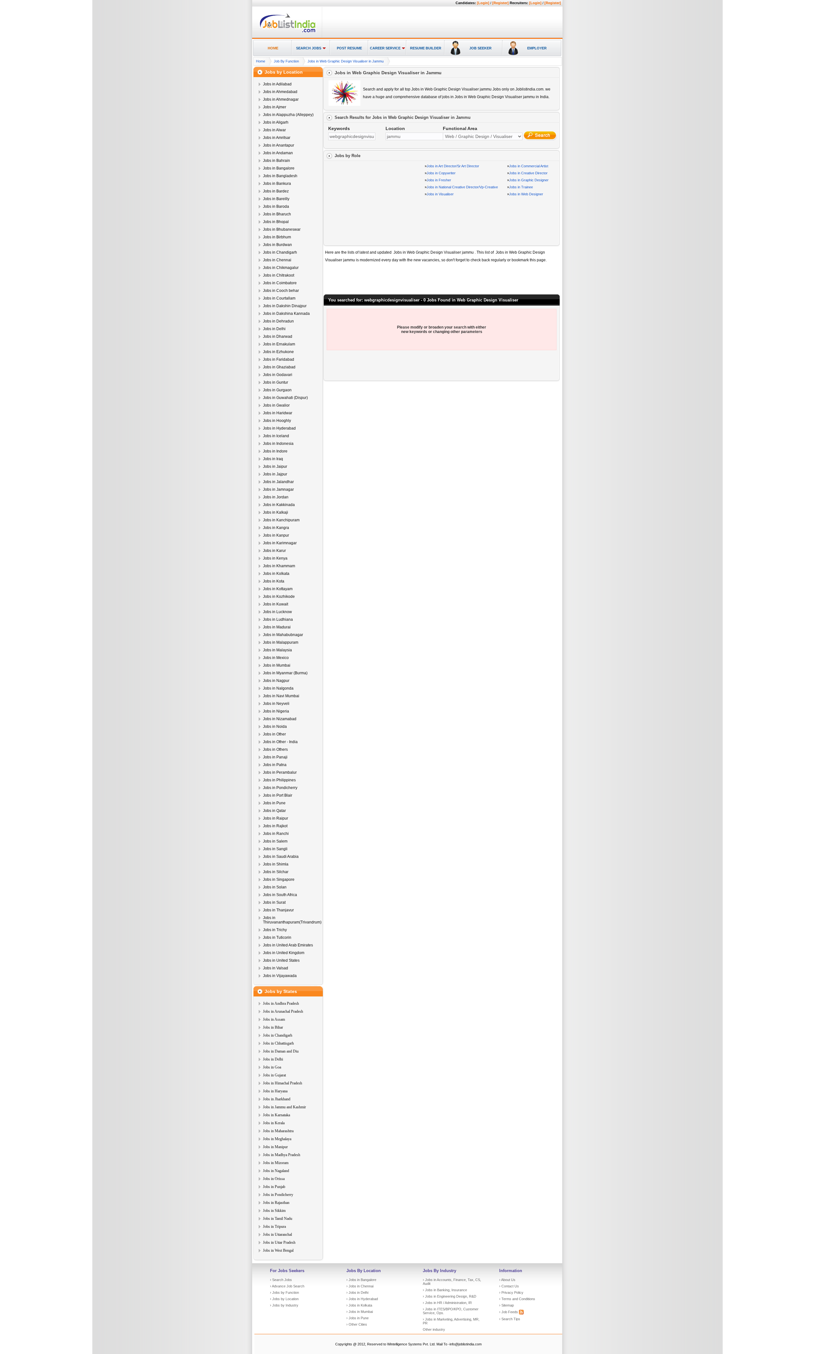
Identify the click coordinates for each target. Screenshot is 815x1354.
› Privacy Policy (511, 1292)
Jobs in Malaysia (277, 650)
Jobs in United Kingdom (283, 953)
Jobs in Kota (273, 581)
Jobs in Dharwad (277, 336)
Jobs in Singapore (278, 879)
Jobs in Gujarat (274, 1075)
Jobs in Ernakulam (279, 344)
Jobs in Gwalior (276, 405)
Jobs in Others (275, 749)
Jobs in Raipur (275, 818)
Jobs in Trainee (521, 187)
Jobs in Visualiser (440, 194)
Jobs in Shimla (275, 864)
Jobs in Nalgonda (278, 688)
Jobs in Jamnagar (278, 489)
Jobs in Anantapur (278, 145)
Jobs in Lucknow (277, 612)
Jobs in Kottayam (278, 589)
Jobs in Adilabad (277, 84)
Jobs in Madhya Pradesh (281, 1155)
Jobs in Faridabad (278, 359)
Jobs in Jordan (275, 497)
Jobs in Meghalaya (277, 1139)
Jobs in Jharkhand (276, 1099)
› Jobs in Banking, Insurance (445, 1290)
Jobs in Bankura (277, 183)
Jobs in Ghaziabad (279, 367)
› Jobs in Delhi (357, 1292)
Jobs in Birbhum (277, 237)
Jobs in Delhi (274, 329)
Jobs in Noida (275, 726)
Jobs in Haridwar (277, 413)
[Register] (500, 3)
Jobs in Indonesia (278, 443)
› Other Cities (356, 1324)
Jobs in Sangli (275, 849)
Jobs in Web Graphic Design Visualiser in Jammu (346, 61)
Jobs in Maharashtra (278, 1131)
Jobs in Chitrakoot (278, 275)
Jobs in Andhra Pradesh (281, 1003)
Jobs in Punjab (274, 1186)
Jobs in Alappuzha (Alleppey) (288, 114)
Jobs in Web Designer (526, 194)
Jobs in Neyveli (276, 703)
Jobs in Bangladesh (280, 176)
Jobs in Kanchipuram (281, 520)
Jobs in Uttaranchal (277, 1234)
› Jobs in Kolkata (359, 1305)
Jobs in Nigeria (276, 711)
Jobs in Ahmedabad (280, 92)
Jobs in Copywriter (441, 173)
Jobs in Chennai (277, 260)
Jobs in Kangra (276, 527)
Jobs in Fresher (439, 180)
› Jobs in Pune (357, 1318)
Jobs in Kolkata (276, 573)
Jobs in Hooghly (277, 420)
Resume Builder (425, 48)
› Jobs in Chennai (359, 1286)
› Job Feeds (509, 1312)
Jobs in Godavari (277, 375)
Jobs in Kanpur (276, 535)
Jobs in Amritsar (276, 137)
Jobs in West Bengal (278, 1250)
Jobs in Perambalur (280, 772)
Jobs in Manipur (275, 1147)
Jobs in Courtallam (279, 298)
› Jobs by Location (284, 1299)
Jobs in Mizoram (275, 1163)
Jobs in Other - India (280, 742)
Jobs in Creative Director (528, 173)
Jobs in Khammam (279, 566)
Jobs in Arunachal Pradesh (283, 1011)
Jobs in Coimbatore (280, 283)
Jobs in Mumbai (276, 665)
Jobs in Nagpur (276, 680)
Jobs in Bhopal (276, 222)
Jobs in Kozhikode (279, 596)
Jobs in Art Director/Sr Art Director (453, 166)
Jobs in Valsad (275, 968)
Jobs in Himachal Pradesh (282, 1083)
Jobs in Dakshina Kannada (286, 313)
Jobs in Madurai (277, 627)
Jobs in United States (281, 960)
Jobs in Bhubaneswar (282, 229)
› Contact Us (509, 1286)
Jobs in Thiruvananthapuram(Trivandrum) (292, 920)
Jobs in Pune (274, 803)
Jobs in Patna (275, 765)
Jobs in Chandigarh (280, 252)
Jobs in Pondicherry (280, 788)
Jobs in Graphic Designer (529, 180)
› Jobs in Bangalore (361, 1280)
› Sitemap (506, 1305)
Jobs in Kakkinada (279, 505)
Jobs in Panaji (275, 757)
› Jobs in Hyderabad (362, 1299)
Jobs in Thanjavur (278, 910)
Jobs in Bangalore (278, 168)
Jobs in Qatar (274, 810)
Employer (537, 48)
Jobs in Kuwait (275, 604)
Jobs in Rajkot (275, 826)
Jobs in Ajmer (274, 107)
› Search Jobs (281, 1280)
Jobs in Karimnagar (280, 543)
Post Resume (349, 48)
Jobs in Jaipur (275, 466)
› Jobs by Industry (284, 1305)
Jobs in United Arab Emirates (288, 945)
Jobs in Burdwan (277, 245)
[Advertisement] (441, 22)
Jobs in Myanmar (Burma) (285, 673)
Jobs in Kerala (274, 1123)
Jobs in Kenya (275, 558)
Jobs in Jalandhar (278, 482)
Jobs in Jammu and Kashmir (284, 1107)
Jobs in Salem (275, 841)
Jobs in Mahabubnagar (283, 635)
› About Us (507, 1280)
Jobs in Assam (274, 1019)
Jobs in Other (274, 734)
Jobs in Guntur (275, 382)
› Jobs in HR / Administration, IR (447, 1303)
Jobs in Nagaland (276, 1171)
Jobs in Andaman (278, 153)
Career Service (385, 48)
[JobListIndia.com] (287, 31)
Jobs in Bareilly (276, 199)
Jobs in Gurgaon (277, 390)
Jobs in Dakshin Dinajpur (285, 306)
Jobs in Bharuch (277, 214)
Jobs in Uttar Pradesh (279, 1242)
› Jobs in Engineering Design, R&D (449, 1296)
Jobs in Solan (275, 887)
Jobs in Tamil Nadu (277, 1218)
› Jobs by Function (284, 1292)
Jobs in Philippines (279, 780)
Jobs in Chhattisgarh (278, 1043)
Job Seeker (480, 48)
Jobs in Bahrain (276, 160)
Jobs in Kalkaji (275, 512)
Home (273, 48)
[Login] (483, 3)
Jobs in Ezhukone (278, 352)
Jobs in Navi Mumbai (281, 696)
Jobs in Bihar (273, 1027)
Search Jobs (308, 48)
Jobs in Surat (274, 902)
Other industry (434, 1329)
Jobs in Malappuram (280, 642)
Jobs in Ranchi (276, 833)
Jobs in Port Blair (277, 795)
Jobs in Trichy (275, 930)
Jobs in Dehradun (278, 321)
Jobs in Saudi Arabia (281, 856)
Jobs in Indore (275, 451)
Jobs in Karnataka (276, 1115)
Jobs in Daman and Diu (281, 1051)
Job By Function (286, 61)
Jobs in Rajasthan (276, 1202)
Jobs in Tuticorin (277, 937)
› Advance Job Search (287, 1286)
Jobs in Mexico (276, 657)
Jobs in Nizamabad (279, 719)
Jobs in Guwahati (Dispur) (285, 397)
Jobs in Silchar (275, 872)
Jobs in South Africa (280, 895)
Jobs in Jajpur (275, 474)
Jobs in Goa (272, 1067)
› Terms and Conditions (517, 1299)
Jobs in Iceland (276, 436)
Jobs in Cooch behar (281, 290)
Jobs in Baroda (276, 206)
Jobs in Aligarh (275, 122)
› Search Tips (509, 1319)
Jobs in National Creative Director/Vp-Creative (462, 187)
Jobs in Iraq (273, 459)
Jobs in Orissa (274, 1179)
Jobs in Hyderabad (279, 428)
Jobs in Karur (274, 550)
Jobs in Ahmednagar (281, 99)
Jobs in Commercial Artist (528, 166)
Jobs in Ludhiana (278, 619)
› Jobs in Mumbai (359, 1312)
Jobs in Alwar (274, 130)
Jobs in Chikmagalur (281, 267)
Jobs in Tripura (274, 1226)
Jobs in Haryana (275, 1091)
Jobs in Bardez (276, 191)
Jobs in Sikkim (274, 1210)
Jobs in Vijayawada (280, 976)
